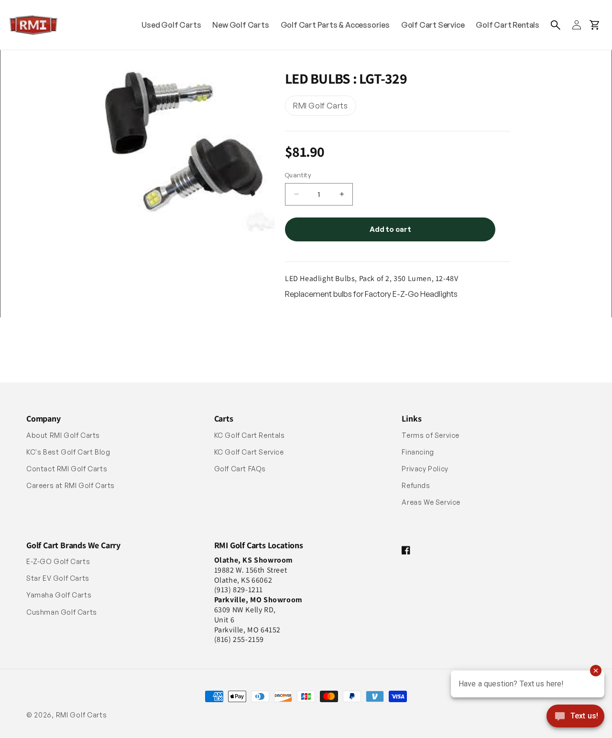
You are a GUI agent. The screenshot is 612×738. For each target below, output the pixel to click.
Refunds (416, 485)
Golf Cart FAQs (240, 469)
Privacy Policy (425, 469)
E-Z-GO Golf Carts (58, 561)
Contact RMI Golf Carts (66, 469)
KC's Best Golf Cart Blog (68, 452)
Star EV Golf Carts (57, 578)
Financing (418, 452)
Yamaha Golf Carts (58, 595)
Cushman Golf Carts (61, 612)
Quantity (298, 175)
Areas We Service (431, 502)
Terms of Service (430, 435)
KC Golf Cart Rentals (249, 435)
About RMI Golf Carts (63, 435)
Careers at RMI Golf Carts (70, 485)
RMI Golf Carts (81, 715)
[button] (555, 24)
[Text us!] (575, 717)
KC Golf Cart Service (249, 452)
